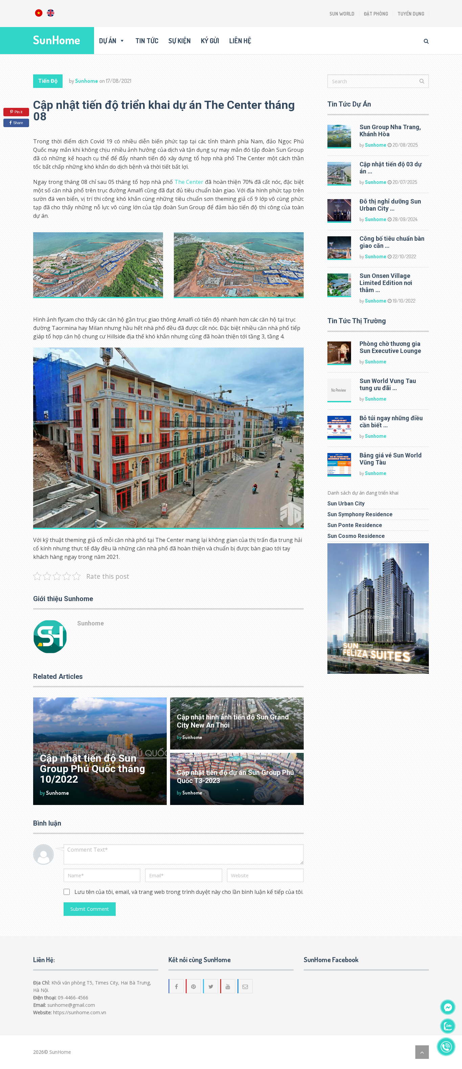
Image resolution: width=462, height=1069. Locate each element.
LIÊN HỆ (240, 40)
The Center (189, 182)
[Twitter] (211, 986)
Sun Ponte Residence (354, 525)
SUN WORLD (341, 14)
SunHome (56, 40)
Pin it (18, 112)
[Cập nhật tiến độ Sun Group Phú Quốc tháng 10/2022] (100, 751)
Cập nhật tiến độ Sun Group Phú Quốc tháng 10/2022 (92, 768)
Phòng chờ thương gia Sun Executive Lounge (390, 347)
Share (18, 123)
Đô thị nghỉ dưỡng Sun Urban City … (390, 205)
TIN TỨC (146, 40)
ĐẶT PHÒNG (376, 14)
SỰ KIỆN (179, 40)
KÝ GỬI (210, 40)
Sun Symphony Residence (360, 514)
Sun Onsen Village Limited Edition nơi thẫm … (386, 282)
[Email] (245, 986)
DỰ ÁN (107, 40)
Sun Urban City (346, 503)
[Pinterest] (194, 986)
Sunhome (86, 80)
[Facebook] (176, 986)
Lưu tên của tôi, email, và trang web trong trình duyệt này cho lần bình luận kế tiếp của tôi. (188, 892)
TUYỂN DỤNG (410, 14)
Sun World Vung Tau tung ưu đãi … (388, 384)
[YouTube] (228, 986)
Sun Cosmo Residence (356, 536)
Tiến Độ (47, 81)
